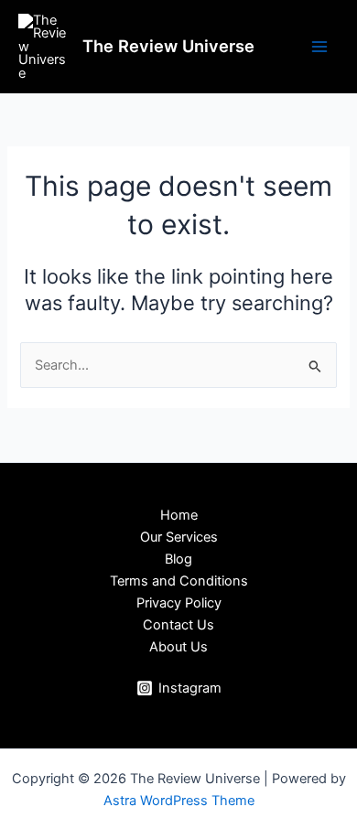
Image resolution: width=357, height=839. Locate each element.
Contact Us (178, 625)
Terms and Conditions (179, 581)
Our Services (179, 537)
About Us (178, 647)
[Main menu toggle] (319, 46)
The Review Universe (168, 46)
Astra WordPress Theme (178, 800)
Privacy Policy (179, 603)
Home (179, 515)
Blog (178, 559)
